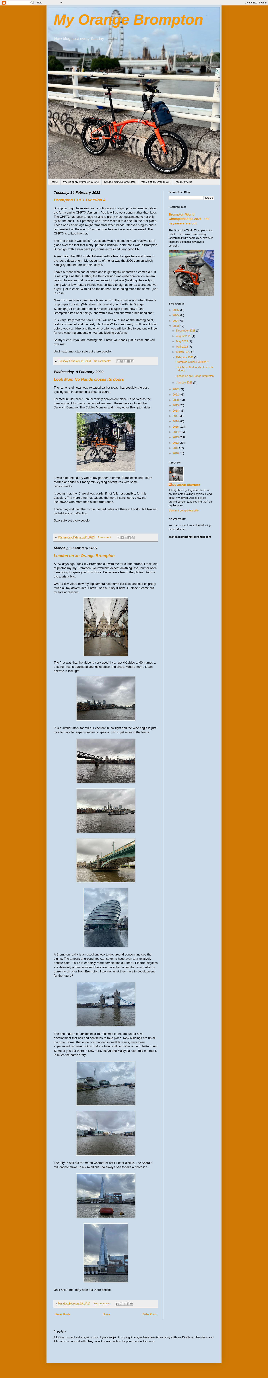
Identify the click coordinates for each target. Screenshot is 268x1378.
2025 (176, 315)
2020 (176, 400)
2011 (176, 447)
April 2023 (182, 346)
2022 (176, 389)
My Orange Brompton (128, 19)
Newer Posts (62, 1314)
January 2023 (184, 382)
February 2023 (185, 357)
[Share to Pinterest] (132, 361)
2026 (176, 309)
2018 (176, 410)
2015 (176, 426)
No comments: (103, 361)
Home (54, 181)
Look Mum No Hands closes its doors (89, 379)
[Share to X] (125, 361)
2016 (176, 421)
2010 (176, 453)
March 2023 (183, 351)
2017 (176, 415)
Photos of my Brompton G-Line (81, 181)
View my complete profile (184, 510)
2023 (176, 325)
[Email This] (118, 361)
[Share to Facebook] (128, 361)
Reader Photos (183, 181)
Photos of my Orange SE (155, 181)
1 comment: (105, 537)
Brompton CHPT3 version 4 (79, 200)
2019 (176, 405)
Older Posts (150, 1314)
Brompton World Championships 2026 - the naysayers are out (189, 219)
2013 (176, 437)
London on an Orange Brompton (84, 555)
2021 (176, 394)
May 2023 (182, 341)
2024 (176, 320)
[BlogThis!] (121, 361)
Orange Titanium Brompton (120, 181)
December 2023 (186, 330)
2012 (176, 442)
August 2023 (184, 336)
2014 (176, 431)
